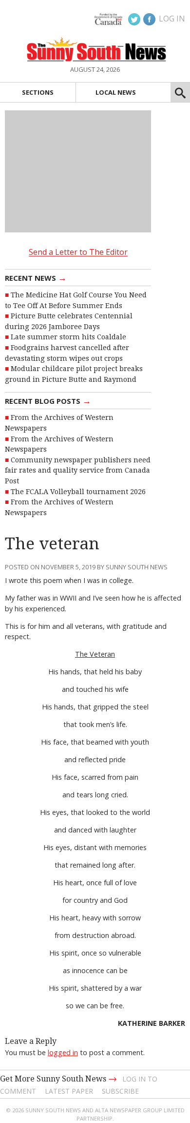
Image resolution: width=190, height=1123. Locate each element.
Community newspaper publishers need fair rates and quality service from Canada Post (78, 470)
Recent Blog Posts (48, 400)
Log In (172, 18)
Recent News (36, 277)
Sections (38, 92)
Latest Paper (69, 1091)
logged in (63, 1052)
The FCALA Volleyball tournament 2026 (78, 492)
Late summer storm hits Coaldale (68, 337)
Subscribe (120, 1091)
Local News (115, 92)
